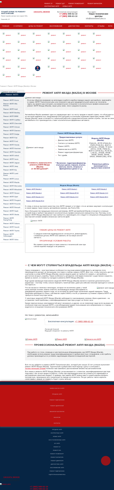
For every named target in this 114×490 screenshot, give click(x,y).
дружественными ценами (35, 368)
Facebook (111, 253)
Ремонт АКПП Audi (10, 109)
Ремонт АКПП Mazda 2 (34, 189)
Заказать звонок (42, 12)
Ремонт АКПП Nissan (11, 193)
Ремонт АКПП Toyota (11, 230)
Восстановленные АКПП (57, 440)
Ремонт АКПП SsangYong (8, 219)
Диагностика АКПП (57, 464)
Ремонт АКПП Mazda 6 (34, 193)
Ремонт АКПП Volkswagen (8, 235)
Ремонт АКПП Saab (10, 211)
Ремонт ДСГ (60, 3)
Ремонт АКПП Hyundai (12, 152)
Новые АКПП (67, 6)
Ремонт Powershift (76, 3)
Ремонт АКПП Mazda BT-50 (69, 193)
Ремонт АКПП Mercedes (12, 186)
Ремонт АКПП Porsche (12, 204)
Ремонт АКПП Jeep (10, 166)
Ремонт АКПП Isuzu (10, 159)
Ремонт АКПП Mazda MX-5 (99, 197)
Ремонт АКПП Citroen (11, 127)
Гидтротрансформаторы (57, 474)
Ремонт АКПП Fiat (10, 138)
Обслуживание (55, 26)
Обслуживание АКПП (57, 467)
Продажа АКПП (57, 394)
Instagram (111, 258)
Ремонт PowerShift (57, 453)
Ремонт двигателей (57, 405)
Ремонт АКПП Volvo (10, 239)
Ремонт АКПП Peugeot (12, 200)
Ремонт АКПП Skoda (11, 214)
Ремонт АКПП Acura (11, 100)
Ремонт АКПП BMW (10, 116)
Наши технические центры (98, 15)
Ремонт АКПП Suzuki (11, 227)
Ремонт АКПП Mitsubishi (12, 189)
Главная (5, 26)
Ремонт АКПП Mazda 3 (69, 189)
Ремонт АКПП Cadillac (11, 120)
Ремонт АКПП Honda (11, 145)
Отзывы (101, 26)
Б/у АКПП (57, 443)
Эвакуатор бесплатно (57, 411)
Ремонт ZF (48, 3)
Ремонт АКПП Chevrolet (12, 123)
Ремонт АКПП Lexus (11, 179)
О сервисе (18, 26)
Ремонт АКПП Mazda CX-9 (69, 197)
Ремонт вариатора (95, 3)
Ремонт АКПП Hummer (12, 148)
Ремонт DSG (57, 450)
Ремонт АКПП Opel (10, 197)
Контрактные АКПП (51, 6)
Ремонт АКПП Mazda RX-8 (35, 201)
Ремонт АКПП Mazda (11, 182)
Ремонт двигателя (57, 460)
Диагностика (74, 26)
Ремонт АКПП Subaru (11, 223)
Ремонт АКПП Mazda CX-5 (99, 193)
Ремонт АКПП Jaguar (11, 163)
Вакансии (57, 417)
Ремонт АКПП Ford (10, 141)
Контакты (89, 26)
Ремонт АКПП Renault (11, 207)
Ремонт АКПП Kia (10, 170)
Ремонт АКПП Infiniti (11, 155)
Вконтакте (111, 247)
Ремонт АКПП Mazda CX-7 (35, 197)
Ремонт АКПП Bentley (11, 113)
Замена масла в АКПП (57, 388)
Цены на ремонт (35, 26)
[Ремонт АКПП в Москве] (5, 2)
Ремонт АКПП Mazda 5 (99, 189)
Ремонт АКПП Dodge (11, 134)
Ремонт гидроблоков (57, 400)
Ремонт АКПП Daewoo (11, 130)
